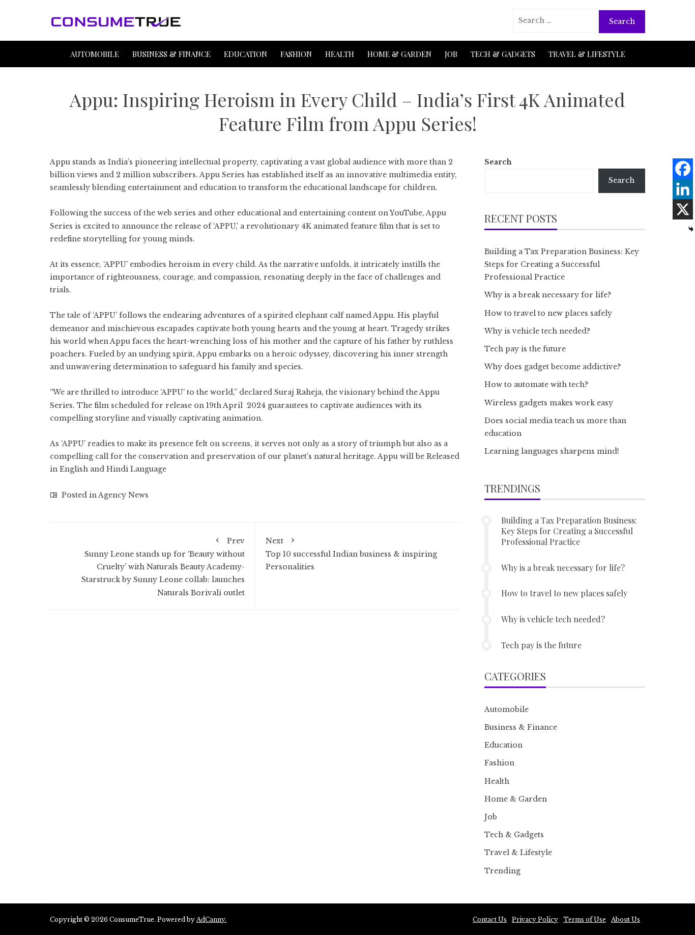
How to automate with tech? (536, 384)
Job (451, 54)
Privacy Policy (535, 919)
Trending (502, 870)
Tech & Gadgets (503, 54)
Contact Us (490, 919)
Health (339, 54)
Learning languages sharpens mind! (551, 451)
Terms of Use (584, 919)
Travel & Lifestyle (586, 54)
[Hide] (691, 229)
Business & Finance (171, 54)
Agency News (123, 495)
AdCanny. (211, 919)
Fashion (296, 54)
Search (498, 162)
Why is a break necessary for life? (547, 294)
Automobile (94, 54)
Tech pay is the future (525, 348)
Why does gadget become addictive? (552, 366)
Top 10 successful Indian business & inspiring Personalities (351, 553)
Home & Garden (399, 54)
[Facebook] (683, 168)
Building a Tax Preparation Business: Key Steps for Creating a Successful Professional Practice (561, 264)
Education (245, 54)
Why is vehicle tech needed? (537, 331)
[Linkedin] (683, 189)
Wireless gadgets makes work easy (548, 402)
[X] (683, 209)
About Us (625, 919)
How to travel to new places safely (548, 313)
